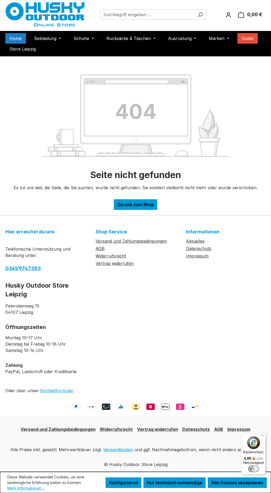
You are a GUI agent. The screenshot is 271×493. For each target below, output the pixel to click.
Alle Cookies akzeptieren (237, 482)
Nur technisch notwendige (174, 482)
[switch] (253, 469)
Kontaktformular (56, 390)
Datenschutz (198, 248)
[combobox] (147, 14)
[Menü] (262, 436)
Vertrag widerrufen (115, 263)
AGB (100, 248)
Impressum (197, 256)
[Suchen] (200, 14)
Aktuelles (195, 241)
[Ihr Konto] (228, 14)
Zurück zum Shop (135, 204)
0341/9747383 (23, 268)
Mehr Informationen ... (26, 488)
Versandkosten (118, 449)
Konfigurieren (123, 482)
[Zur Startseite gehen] (45, 14)
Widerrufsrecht (111, 256)
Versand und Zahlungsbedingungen (131, 241)
